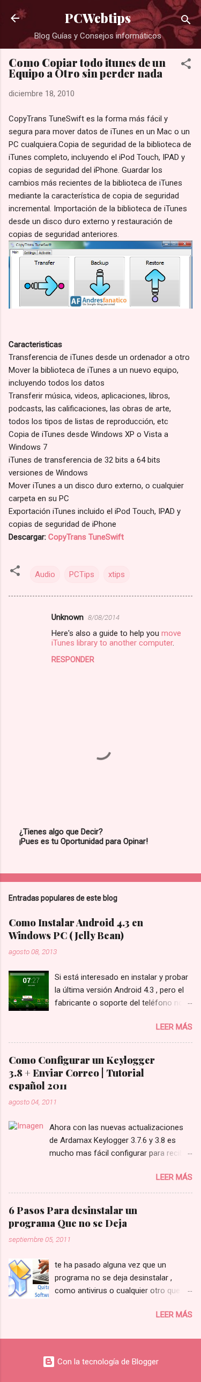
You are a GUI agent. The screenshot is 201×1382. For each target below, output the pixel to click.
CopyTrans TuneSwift (86, 537)
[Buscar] (186, 21)
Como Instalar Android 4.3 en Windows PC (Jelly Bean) (76, 929)
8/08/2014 (104, 617)
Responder (72, 659)
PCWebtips (98, 18)
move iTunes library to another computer (116, 638)
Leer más (174, 1027)
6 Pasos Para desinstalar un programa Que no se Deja (73, 1217)
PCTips (81, 574)
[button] (186, 65)
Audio (45, 574)
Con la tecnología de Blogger (107, 1361)
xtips (116, 574)
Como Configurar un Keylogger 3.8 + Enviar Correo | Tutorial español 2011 (82, 1073)
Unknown (67, 617)
